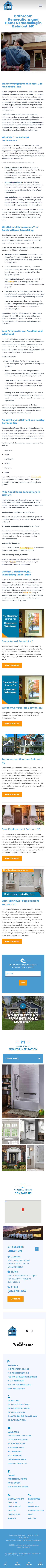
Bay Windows (14, 1451)
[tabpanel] (23, 1117)
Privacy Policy (33, 1535)
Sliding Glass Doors (18, 1486)
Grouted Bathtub (17, 1420)
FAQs (30, 1502)
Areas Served (14, 1506)
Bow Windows (15, 1455)
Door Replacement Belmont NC (21, 829)
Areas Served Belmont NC (17, 641)
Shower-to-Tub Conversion (22, 1416)
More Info (15, 1299)
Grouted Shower (16, 1388)
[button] (23, 1210)
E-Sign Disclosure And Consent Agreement (24, 1540)
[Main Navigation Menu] (40, 5)
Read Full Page (12, 665)
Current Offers (36, 1510)
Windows (13, 1432)
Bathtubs (13, 1400)
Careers (12, 1510)
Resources (34, 1498)
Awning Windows (17, 1459)
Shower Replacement (18, 1369)
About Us (12, 1502)
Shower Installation (18, 1373)
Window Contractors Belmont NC (22, 707)
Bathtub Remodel (16, 1412)
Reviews (12, 1518)
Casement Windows (18, 1439)
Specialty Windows (17, 1463)
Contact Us (14, 1514)
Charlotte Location (15, 1249)
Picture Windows (16, 1443)
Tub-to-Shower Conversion (22, 1376)
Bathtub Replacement (19, 1404)
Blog (30, 1514)
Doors (11, 1475)
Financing (33, 1506)
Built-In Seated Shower (19, 1384)
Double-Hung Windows (19, 1435)
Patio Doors (14, 1482)
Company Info (16, 1498)
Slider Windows (16, 1447)
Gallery (32, 1518)
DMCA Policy (24, 1538)
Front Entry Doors (17, 1479)
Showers (12, 1365)
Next (23, 983)
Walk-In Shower (15, 1380)
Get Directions (15, 1266)
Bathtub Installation (19, 1408)
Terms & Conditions (16, 1535)
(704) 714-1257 (16, 1291)
